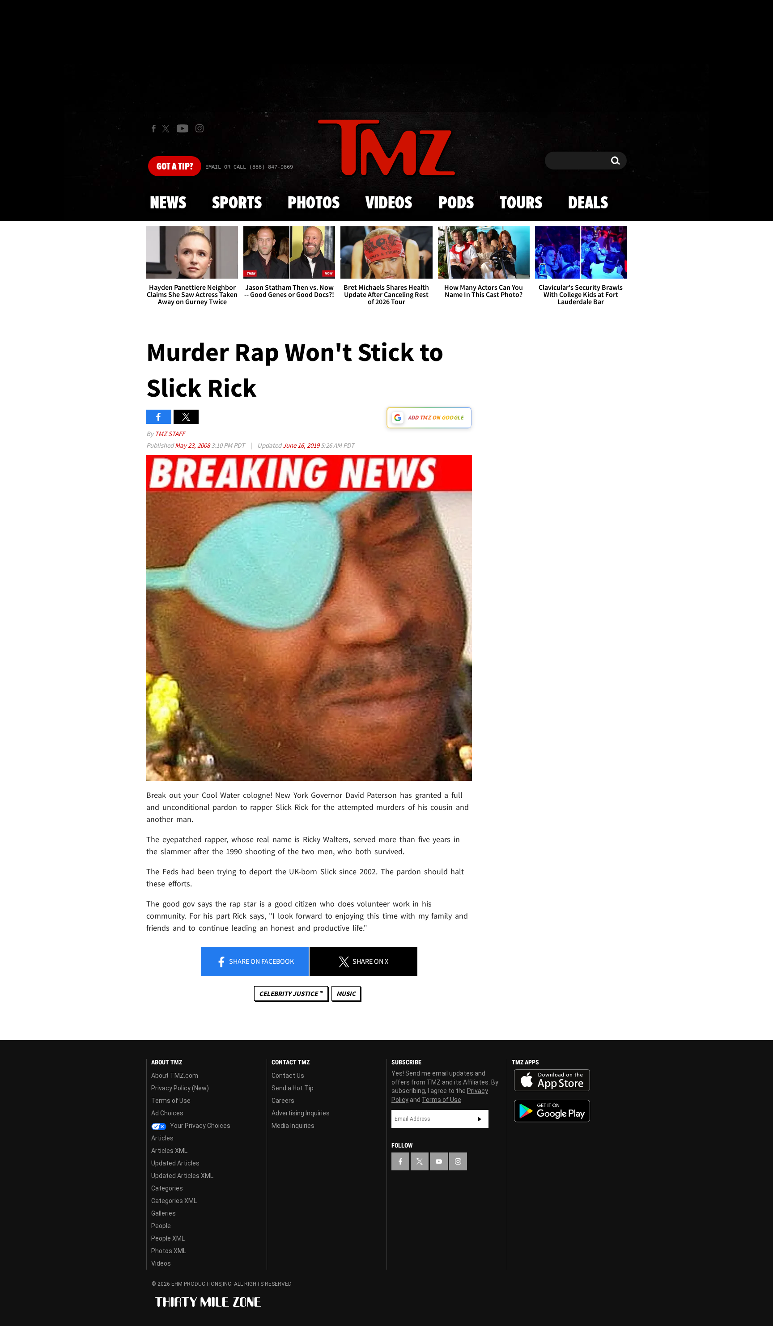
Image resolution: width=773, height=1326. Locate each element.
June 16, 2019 (302, 445)
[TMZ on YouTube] (439, 1161)
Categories (167, 1188)
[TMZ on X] (167, 128)
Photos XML (168, 1250)
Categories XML (174, 1200)
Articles (162, 1138)
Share (261, 961)
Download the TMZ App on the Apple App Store (552, 1080)
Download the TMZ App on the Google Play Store (552, 1111)
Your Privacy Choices (199, 1125)
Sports (237, 203)
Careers (283, 1100)
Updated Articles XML (182, 1175)
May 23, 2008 (193, 445)
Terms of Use (171, 1100)
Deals (588, 203)
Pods (456, 203)
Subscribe (479, 1119)
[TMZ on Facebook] (153, 128)
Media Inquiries (293, 1125)
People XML (168, 1238)
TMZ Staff (170, 433)
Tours (521, 203)
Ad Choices (167, 1113)
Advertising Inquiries (301, 1113)
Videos (388, 203)
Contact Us (288, 1075)
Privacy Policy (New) (180, 1088)
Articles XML (169, 1150)
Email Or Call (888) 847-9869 (249, 167)
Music (346, 993)
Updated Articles (175, 1163)
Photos (314, 203)
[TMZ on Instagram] (199, 128)
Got (175, 167)
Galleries (163, 1213)
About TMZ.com (174, 1075)
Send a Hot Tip (293, 1088)
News (168, 203)
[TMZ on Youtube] (182, 128)
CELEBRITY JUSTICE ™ (291, 993)
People (161, 1225)
